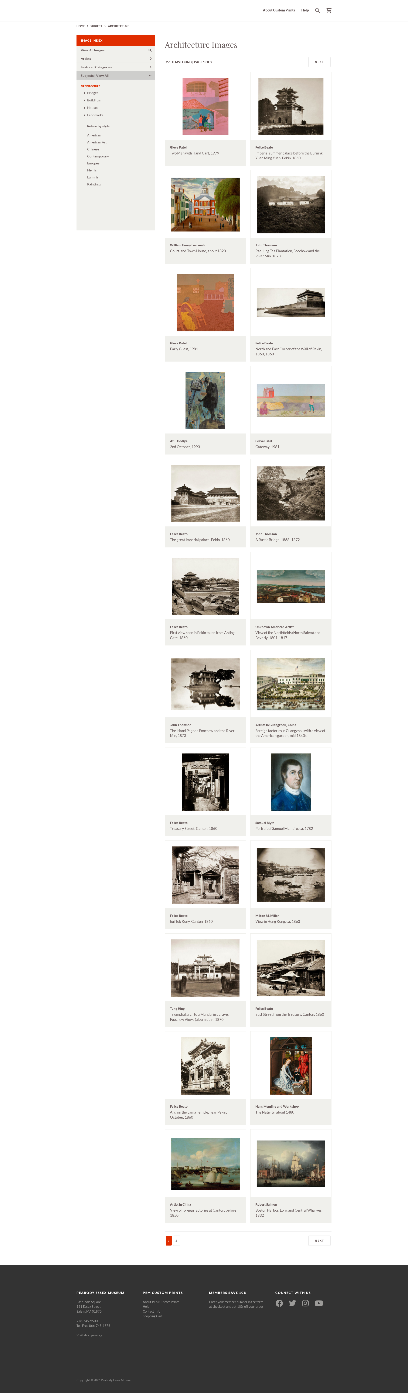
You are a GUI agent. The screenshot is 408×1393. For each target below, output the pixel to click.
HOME (80, 26)
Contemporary (98, 156)
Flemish (93, 170)
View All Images (93, 50)
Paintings (94, 184)
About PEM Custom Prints (161, 1302)
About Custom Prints (279, 10)
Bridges (92, 93)
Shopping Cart (153, 1316)
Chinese (93, 149)
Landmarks (95, 115)
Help (305, 10)
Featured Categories (96, 67)
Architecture (91, 86)
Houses (92, 107)
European (94, 163)
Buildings (94, 100)
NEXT (319, 62)
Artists (86, 58)
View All (102, 75)
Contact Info (151, 1311)
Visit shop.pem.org (89, 1335)
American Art (97, 142)
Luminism (94, 177)
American (94, 135)
